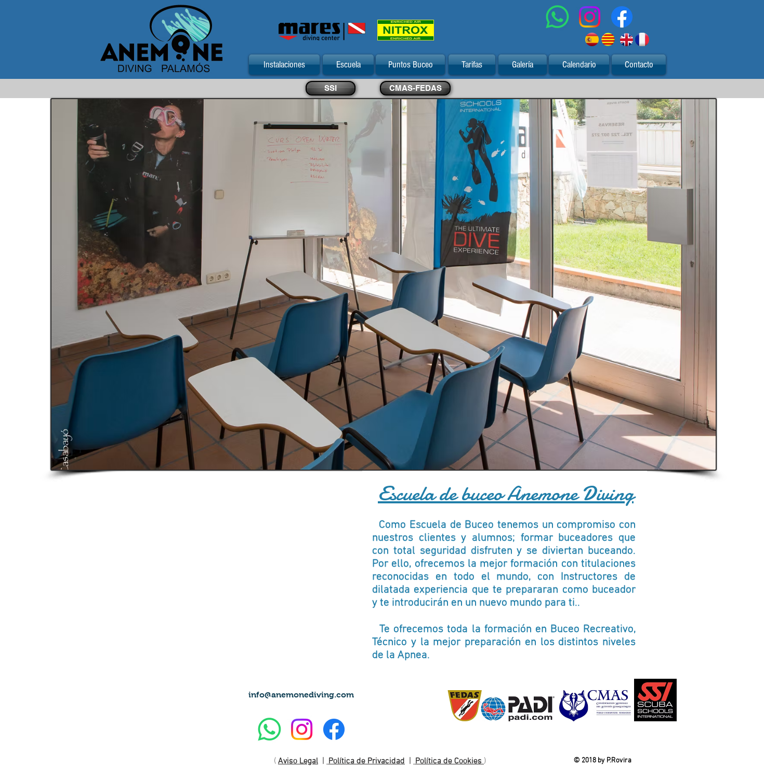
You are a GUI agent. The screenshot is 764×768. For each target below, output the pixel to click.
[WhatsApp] (557, 17)
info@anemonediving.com (301, 694)
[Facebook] (622, 17)
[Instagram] (589, 17)
